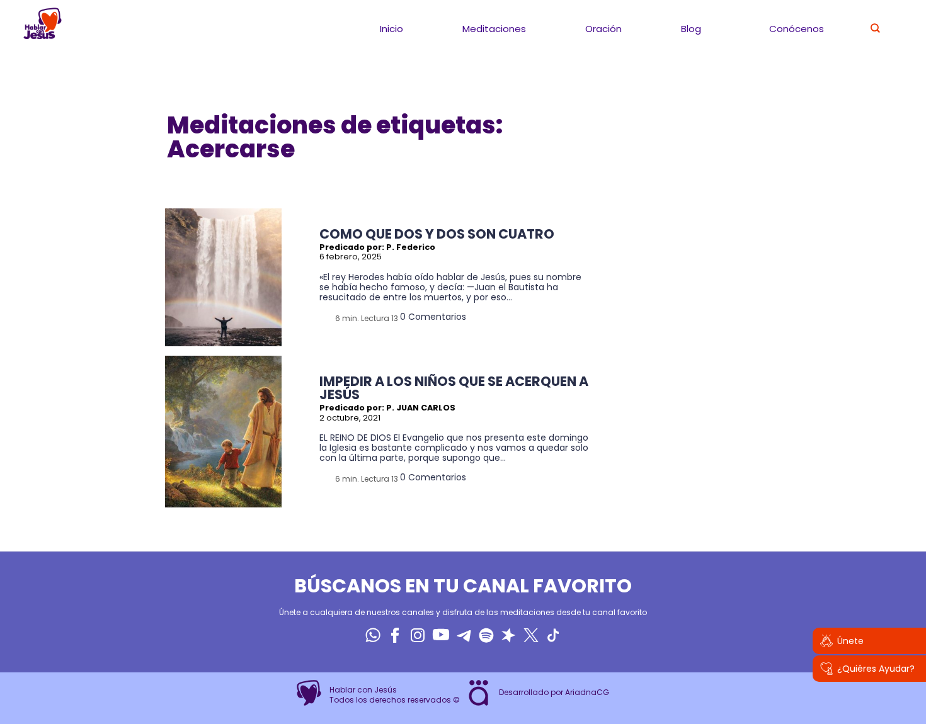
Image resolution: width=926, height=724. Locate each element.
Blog (691, 28)
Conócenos (796, 28)
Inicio (391, 28)
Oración (603, 28)
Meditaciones (494, 28)
